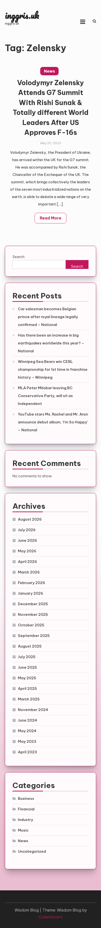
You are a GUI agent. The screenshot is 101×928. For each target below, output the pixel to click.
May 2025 (27, 678)
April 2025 (27, 688)
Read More (50, 218)
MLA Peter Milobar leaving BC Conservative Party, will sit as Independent (45, 396)
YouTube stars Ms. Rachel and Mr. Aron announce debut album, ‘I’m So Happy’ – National (53, 422)
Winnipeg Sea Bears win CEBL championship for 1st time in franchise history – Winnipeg (53, 369)
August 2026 (30, 519)
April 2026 (27, 561)
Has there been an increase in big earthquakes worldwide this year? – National (51, 343)
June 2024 (27, 720)
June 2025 (27, 667)
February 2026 (31, 582)
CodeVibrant (50, 916)
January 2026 (30, 593)
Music (23, 830)
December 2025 (33, 604)
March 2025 (29, 699)
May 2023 (27, 741)
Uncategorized (32, 851)
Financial (26, 809)
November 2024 (33, 709)
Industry (25, 819)
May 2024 (27, 730)
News (49, 71)
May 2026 (27, 551)
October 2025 (31, 625)
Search (19, 256)
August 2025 (30, 646)
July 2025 (27, 656)
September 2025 (34, 635)
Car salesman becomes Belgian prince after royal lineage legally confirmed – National (48, 317)
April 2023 (27, 752)
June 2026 (27, 540)
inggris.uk (22, 15)
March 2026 (29, 572)
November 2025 (33, 614)
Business (26, 798)
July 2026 (27, 529)
